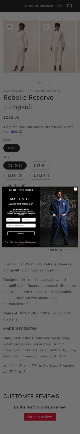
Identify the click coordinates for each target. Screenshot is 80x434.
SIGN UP (21, 233)
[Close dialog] (75, 189)
